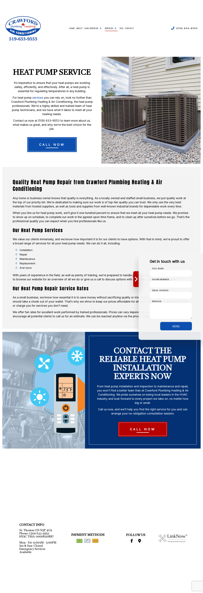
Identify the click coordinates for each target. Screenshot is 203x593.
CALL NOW (52, 145)
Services (109, 28)
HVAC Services (91, 28)
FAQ (121, 28)
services (37, 97)
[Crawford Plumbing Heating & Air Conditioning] (23, 28)
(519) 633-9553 (187, 28)
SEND (176, 326)
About (79, 28)
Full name (158, 269)
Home (72, 28)
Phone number (160, 280)
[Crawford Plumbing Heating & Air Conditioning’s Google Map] (140, 541)
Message (156, 302)
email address (160, 291)
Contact (129, 28)
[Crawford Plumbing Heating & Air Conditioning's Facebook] (131, 541)
